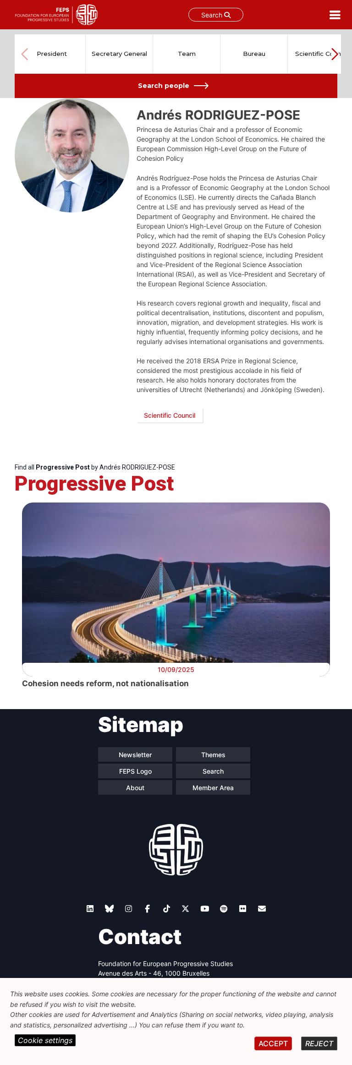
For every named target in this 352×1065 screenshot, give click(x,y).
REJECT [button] (319, 1043)
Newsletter (135, 755)
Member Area (213, 788)
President (52, 53)
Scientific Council (321, 53)
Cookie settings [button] (45, 1040)
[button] (334, 54)
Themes (213, 755)
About (135, 788)
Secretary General (119, 53)
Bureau (254, 53)
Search (212, 15)
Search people (163, 86)
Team (187, 53)
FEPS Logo (135, 771)
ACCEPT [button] (273, 1043)
